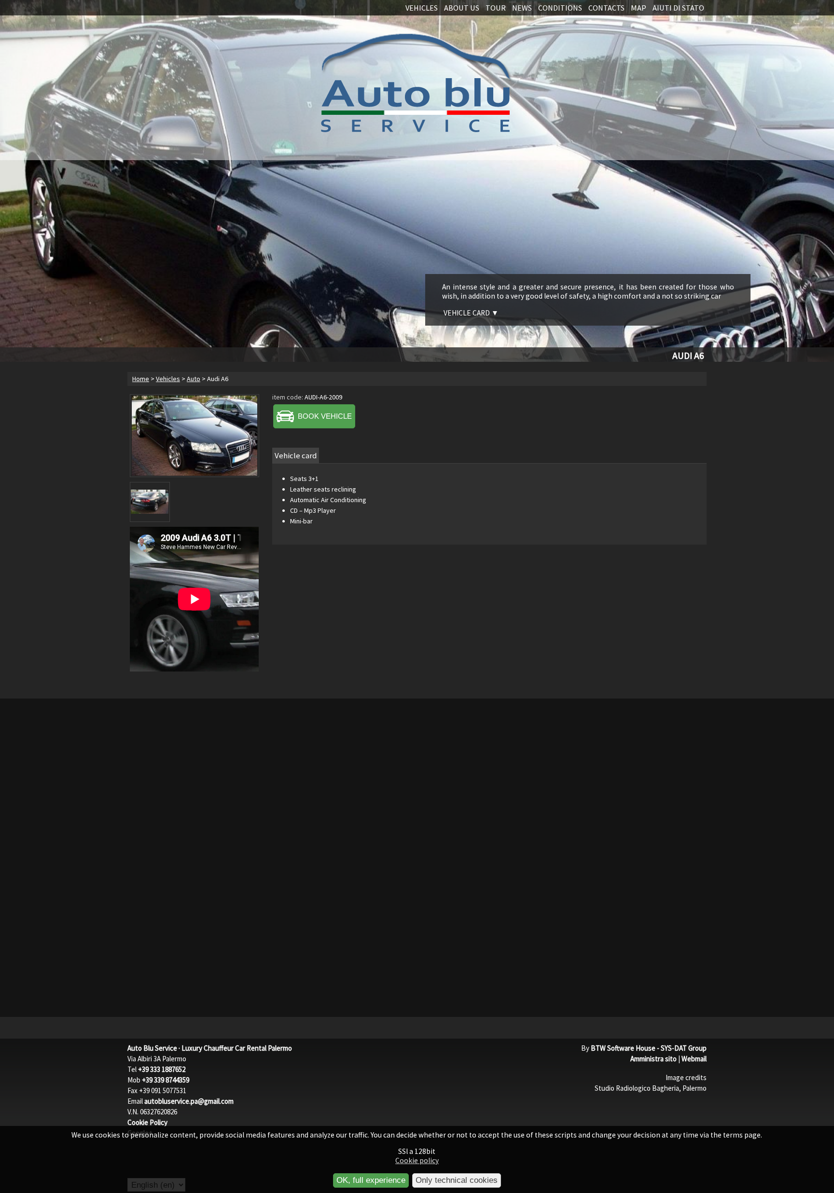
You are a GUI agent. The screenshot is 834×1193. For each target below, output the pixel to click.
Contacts (606, 8)
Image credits (686, 1077)
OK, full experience (370, 1180)
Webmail (694, 1058)
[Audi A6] (194, 436)
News (522, 8)
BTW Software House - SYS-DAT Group (649, 1048)
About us (461, 8)
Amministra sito (653, 1058)
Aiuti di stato (678, 8)
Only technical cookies (457, 1180)
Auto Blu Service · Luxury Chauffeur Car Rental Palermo (209, 1048)
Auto (193, 378)
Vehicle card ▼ (471, 312)
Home (140, 378)
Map (638, 8)
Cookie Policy (147, 1122)
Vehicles (421, 8)
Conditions (560, 8)
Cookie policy (417, 1160)
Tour (496, 8)
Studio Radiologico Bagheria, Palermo (651, 1088)
